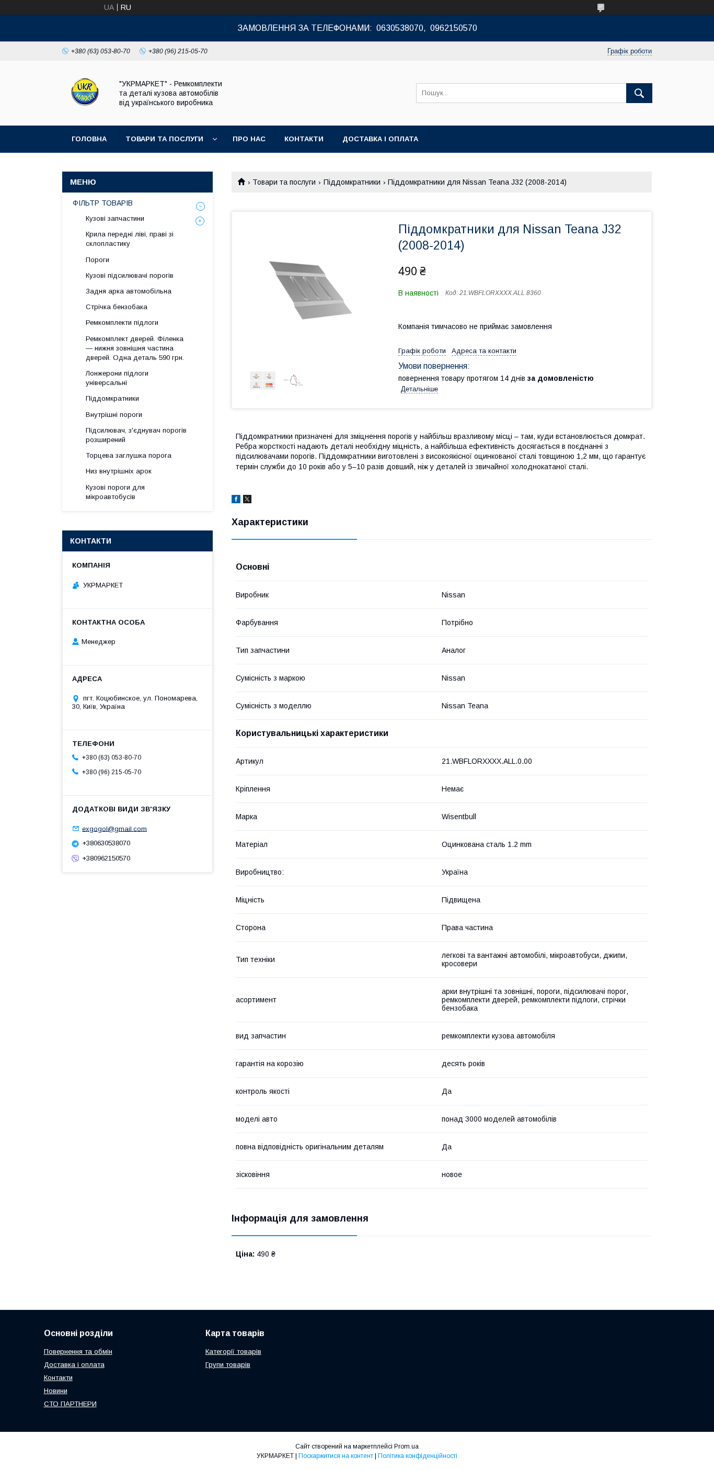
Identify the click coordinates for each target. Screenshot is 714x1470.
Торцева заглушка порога (128, 455)
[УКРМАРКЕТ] (84, 112)
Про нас (249, 139)
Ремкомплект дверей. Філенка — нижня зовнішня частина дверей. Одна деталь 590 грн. (135, 348)
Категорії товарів (233, 1351)
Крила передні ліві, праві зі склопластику (130, 238)
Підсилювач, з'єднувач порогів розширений (136, 435)
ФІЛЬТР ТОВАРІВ (103, 203)
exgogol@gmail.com (114, 828)
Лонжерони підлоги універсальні (117, 378)
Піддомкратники (352, 182)
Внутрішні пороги (114, 415)
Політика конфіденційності (417, 1456)
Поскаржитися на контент (335, 1456)
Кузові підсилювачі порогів (130, 275)
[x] (247, 500)
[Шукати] (639, 93)
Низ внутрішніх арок (119, 471)
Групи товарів (227, 1365)
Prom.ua (406, 1446)
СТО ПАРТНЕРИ (70, 1404)
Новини (55, 1391)
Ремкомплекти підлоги (122, 322)
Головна (89, 139)
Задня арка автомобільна (128, 291)
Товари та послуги (164, 139)
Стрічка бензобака (116, 307)
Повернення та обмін (78, 1351)
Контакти (304, 139)
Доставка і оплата (380, 139)
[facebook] (236, 500)
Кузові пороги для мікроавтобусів (115, 492)
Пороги (97, 260)
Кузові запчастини (115, 218)
